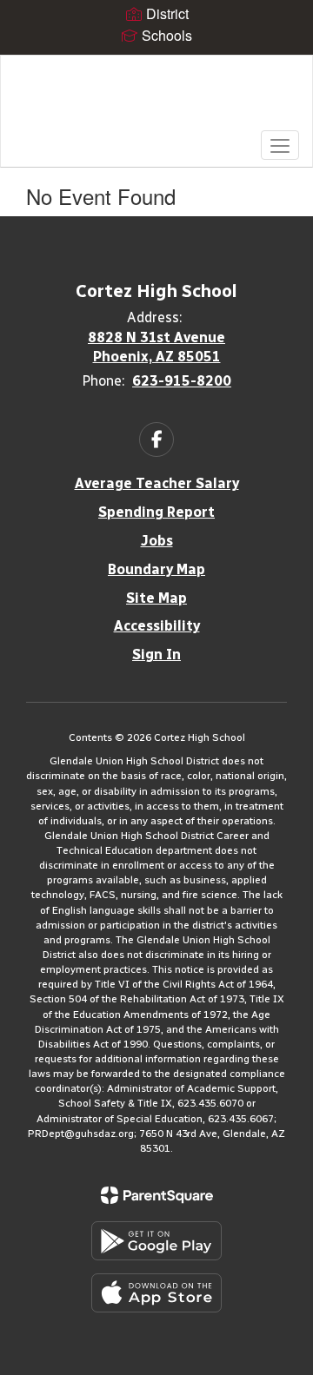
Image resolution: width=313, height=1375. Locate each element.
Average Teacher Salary (157, 483)
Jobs (157, 540)
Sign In (156, 654)
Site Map (156, 598)
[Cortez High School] (156, 98)
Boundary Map (156, 569)
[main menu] (280, 145)
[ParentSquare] (157, 1195)
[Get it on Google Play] (156, 1240)
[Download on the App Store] (156, 1292)
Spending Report (156, 512)
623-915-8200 (181, 381)
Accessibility (157, 626)
